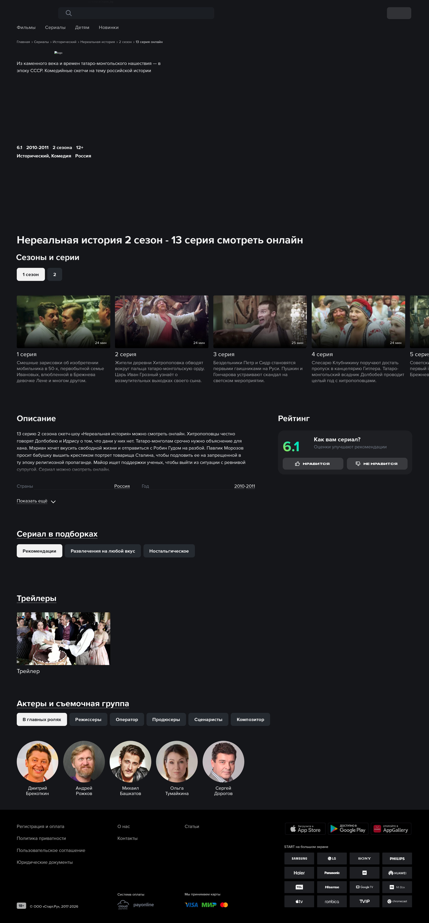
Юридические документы (45, 862)
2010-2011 (37, 147)
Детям (82, 27)
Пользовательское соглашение (51, 850)
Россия (83, 155)
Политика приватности (41, 838)
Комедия (61, 155)
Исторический (33, 155)
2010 (239, 486)
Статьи (192, 826)
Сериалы (55, 27)
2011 (250, 486)
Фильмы (26, 27)
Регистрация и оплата (40, 826)
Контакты (127, 838)
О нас (123, 826)
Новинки (109, 27)
